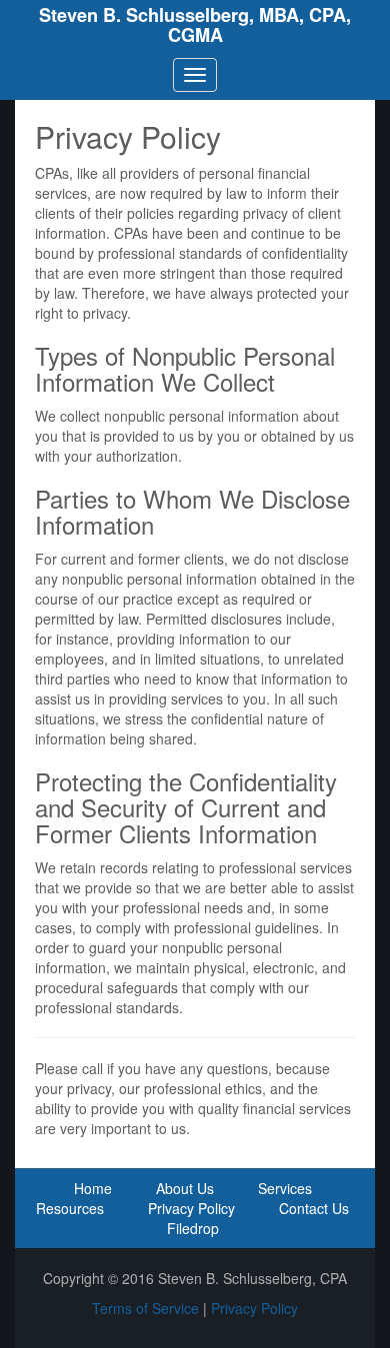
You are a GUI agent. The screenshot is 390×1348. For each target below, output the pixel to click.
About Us (185, 1188)
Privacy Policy (191, 1208)
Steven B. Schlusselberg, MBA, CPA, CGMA (195, 25)
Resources (70, 1208)
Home (93, 1188)
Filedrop (193, 1228)
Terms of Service (145, 1308)
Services (285, 1188)
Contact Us (314, 1208)
